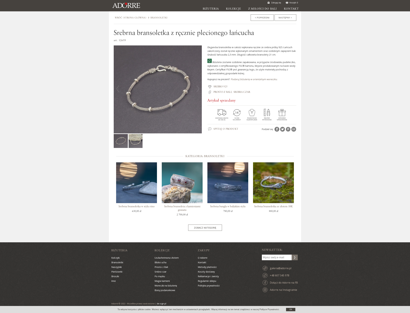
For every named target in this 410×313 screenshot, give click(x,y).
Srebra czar (242, 92)
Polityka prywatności (209, 285)
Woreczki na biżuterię (166, 285)
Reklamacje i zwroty (208, 276)
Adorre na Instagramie (283, 290)
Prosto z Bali (222, 92)
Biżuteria (211, 8)
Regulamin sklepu (207, 280)
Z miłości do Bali (262, 8)
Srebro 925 (220, 86)
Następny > (285, 17)
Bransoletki (159, 18)
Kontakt (291, 8)
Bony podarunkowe (165, 290)
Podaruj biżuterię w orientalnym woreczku (254, 79)
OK (290, 309)
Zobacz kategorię (205, 227)
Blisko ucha (160, 262)
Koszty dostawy (206, 271)
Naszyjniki (116, 267)
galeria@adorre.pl (280, 268)
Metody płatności (207, 267)
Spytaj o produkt (225, 129)
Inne (113, 280)
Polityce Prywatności (269, 309)
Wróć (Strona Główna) (130, 18)
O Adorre (202, 257)
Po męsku (160, 276)
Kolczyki (115, 257)
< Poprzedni (262, 17)
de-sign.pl (161, 303)
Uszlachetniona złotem (167, 257)
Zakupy (204, 250)
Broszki (115, 276)
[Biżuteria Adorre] (128, 8)
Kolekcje (233, 8)
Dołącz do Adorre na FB (284, 282)
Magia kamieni (162, 280)
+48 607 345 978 (279, 275)
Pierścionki (116, 271)
